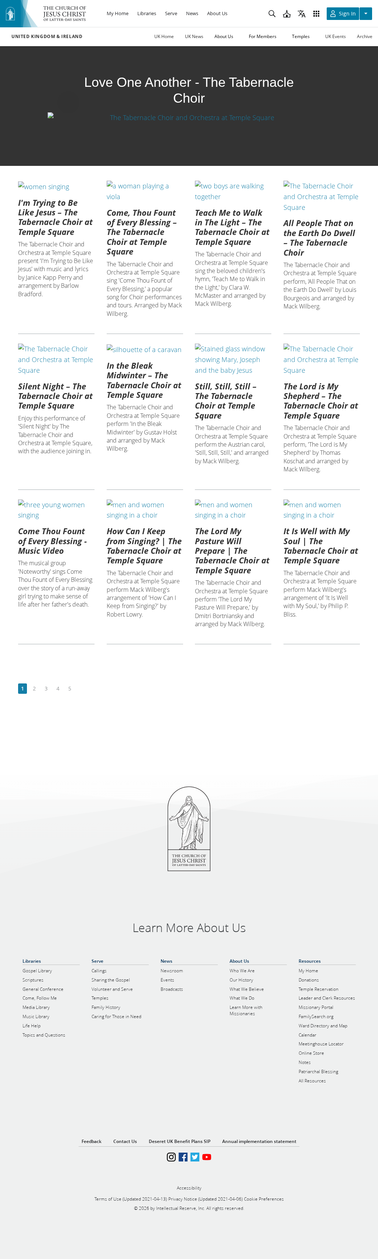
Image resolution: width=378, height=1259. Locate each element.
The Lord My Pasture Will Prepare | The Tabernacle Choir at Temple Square (232, 550)
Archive (364, 36)
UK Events (335, 36)
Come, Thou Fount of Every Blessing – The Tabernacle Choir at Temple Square (142, 232)
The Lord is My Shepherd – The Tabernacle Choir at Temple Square (321, 401)
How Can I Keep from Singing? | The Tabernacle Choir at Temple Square (144, 545)
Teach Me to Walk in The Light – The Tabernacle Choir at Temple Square (232, 227)
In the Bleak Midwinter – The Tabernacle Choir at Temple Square (144, 380)
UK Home (164, 36)
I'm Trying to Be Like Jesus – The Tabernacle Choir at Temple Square (55, 217)
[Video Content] (189, 117)
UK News (194, 36)
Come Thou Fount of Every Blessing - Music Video (52, 540)
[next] (81, 688)
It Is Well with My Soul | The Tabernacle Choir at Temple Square (321, 545)
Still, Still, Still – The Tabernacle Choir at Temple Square (226, 401)
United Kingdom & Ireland (46, 36)
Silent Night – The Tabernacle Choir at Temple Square (55, 396)
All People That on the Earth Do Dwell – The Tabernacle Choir (319, 237)
